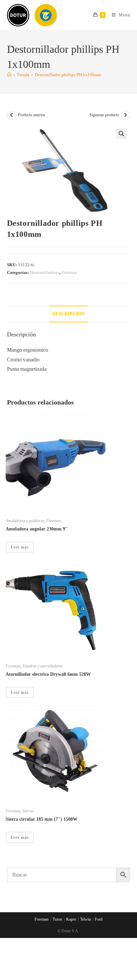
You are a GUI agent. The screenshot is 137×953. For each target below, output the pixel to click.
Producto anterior (31, 115)
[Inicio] (9, 74)
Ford (98, 919)
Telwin (85, 919)
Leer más (20, 547)
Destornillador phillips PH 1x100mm (68, 74)
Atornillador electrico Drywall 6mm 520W (48, 674)
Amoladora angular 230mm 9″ (37, 528)
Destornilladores (45, 272)
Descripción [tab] (68, 313)
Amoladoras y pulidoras (25, 520)
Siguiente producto (104, 115)
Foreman (69, 272)
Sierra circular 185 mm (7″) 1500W (41, 819)
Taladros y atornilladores (42, 666)
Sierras (28, 811)
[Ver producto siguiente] (125, 115)
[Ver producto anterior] (11, 115)
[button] (121, 133)
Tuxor (57, 919)
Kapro (71, 919)
